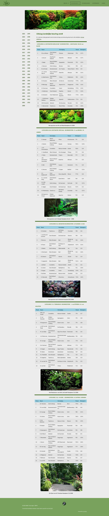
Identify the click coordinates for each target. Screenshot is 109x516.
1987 (28, 71)
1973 (28, 96)
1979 (28, 93)
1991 (28, 58)
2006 (23, 86)
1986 (28, 74)
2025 (23, 33)
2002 (23, 99)
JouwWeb (85, 511)
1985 (28, 77)
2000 (23, 105)
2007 (23, 83)
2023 (23, 40)
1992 (28, 55)
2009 (23, 77)
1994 (28, 49)
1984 (28, 80)
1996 (28, 43)
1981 (28, 90)
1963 (28, 99)
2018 (23, 49)
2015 (23, 58)
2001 (23, 102)
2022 (23, 43)
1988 (28, 68)
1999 (28, 33)
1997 (28, 40)
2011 (23, 71)
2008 (23, 80)
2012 (23, 68)
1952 (28, 102)
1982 (28, 86)
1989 (28, 65)
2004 (23, 93)
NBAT (51, 508)
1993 (28, 52)
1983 (28, 83)
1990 (28, 61)
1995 (28, 46)
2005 (23, 90)
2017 (23, 52)
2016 (23, 55)
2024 (23, 36)
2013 (23, 65)
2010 (23, 74)
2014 (23, 61)
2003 (23, 96)
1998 (28, 36)
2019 (23, 46)
